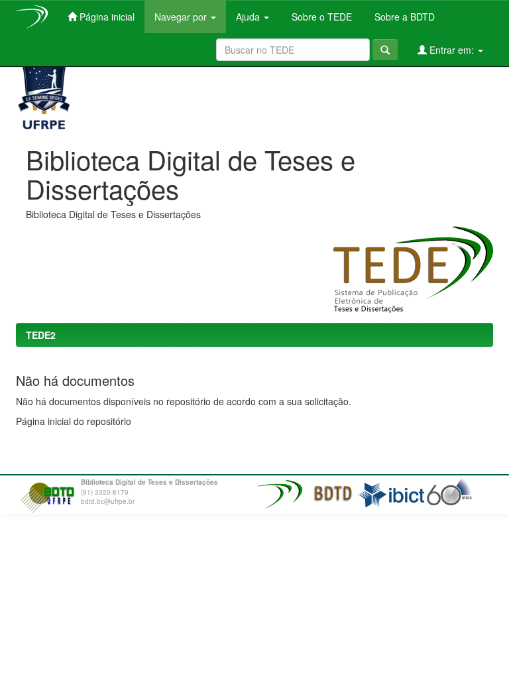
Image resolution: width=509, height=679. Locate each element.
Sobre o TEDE (320, 16)
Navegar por (181, 16)
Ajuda (249, 16)
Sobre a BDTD (403, 16)
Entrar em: (452, 49)
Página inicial (106, 16)
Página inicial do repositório (73, 421)
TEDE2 (41, 334)
